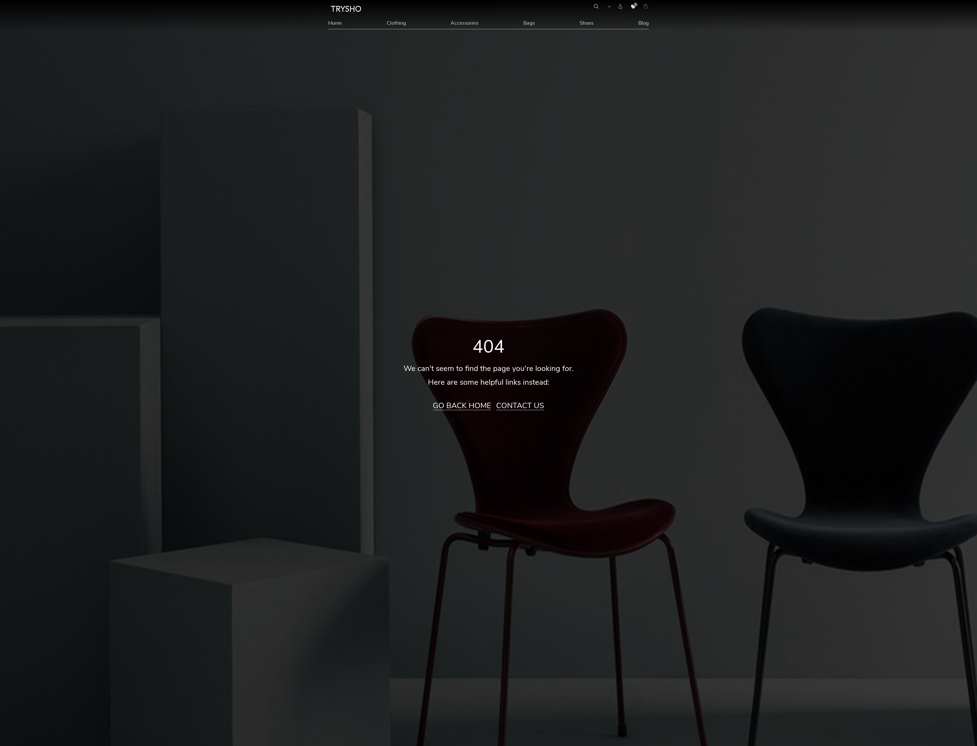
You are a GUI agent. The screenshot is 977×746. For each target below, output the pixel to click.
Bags (529, 23)
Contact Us (520, 406)
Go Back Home (462, 406)
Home (335, 23)
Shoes (587, 23)
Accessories (465, 23)
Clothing (396, 23)
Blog (643, 23)
